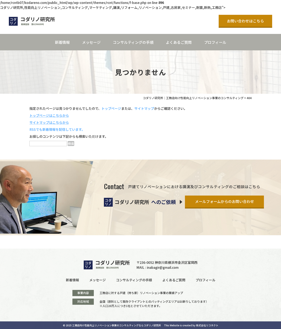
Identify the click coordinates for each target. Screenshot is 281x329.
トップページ (111, 108)
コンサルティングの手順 (133, 42)
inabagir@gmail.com (163, 267)
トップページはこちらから (49, 115)
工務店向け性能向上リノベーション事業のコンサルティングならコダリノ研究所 (116, 325)
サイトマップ (144, 108)
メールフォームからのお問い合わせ (224, 201)
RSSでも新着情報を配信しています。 (57, 129)
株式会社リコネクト (207, 325)
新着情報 (62, 42)
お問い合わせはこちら (245, 20)
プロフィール (215, 42)
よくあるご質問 (179, 42)
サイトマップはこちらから (49, 122)
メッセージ (91, 42)
